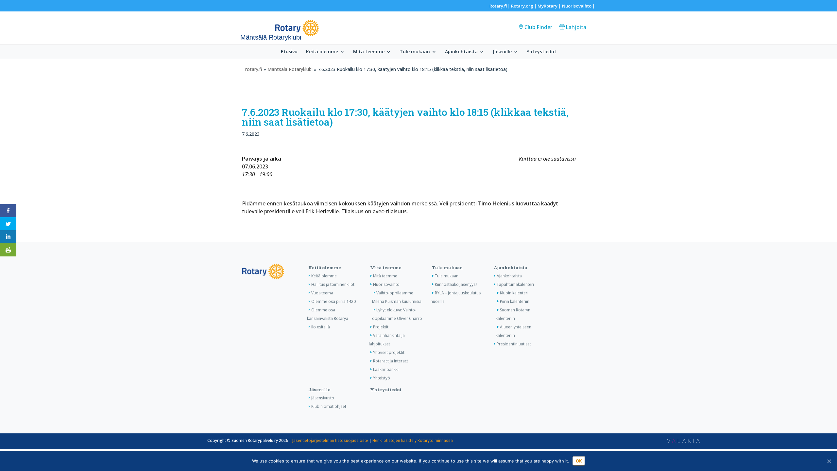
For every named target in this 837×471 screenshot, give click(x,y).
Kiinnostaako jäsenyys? (456, 284)
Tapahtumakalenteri (515, 284)
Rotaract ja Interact (390, 361)
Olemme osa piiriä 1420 (333, 301)
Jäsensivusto (322, 398)
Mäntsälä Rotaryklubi (290, 69)
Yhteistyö (381, 378)
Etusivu (289, 52)
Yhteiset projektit (388, 352)
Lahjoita (576, 27)
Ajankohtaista (461, 52)
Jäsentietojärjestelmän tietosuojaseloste (330, 440)
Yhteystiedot (541, 52)
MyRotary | (550, 6)
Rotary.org (522, 6)
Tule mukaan (415, 52)
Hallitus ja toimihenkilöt (332, 284)
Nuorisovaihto (576, 6)
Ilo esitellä (320, 327)
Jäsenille (502, 52)
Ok (579, 460)
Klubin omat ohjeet (328, 406)
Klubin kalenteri (514, 293)
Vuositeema (322, 293)
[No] (829, 461)
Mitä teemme (368, 52)
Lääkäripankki (386, 369)
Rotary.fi (498, 6)
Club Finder (538, 27)
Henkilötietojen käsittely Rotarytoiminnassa (412, 440)
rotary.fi (253, 69)
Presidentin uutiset (514, 344)
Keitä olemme (322, 52)
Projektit (380, 327)
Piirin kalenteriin (514, 301)
